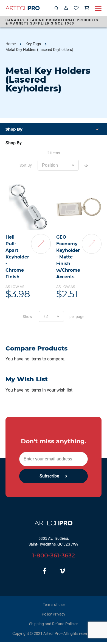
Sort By (25, 165)
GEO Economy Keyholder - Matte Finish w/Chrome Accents (68, 256)
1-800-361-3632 (53, 555)
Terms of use (53, 604)
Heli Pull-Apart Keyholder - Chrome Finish (17, 256)
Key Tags (33, 44)
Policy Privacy (53, 614)
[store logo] (22, 8)
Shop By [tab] (13, 142)
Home (10, 44)
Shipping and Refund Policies (53, 624)
